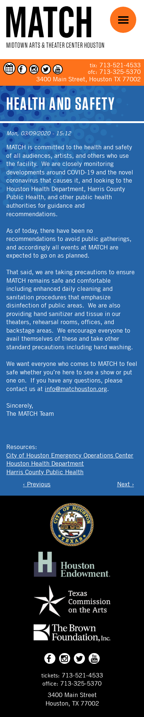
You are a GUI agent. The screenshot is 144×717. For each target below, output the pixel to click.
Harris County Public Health (44, 472)
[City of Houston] (72, 544)
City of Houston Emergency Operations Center (69, 455)
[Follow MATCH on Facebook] (22, 69)
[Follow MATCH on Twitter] (46, 69)
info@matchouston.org (76, 389)
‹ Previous (37, 484)
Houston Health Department (45, 463)
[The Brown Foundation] (72, 641)
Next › (125, 484)
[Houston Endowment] (72, 577)
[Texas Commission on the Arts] (72, 618)
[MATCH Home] (48, 22)
